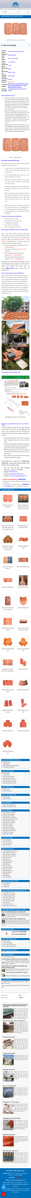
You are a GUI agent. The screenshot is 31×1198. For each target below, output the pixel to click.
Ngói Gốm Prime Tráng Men (9, 856)
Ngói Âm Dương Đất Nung (23, 566)
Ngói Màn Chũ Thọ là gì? (9, 1134)
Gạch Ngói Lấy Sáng (7, 867)
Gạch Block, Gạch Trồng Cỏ (9, 894)
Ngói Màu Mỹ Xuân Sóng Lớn (9, 779)
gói (20, 99)
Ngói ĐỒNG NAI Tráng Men (9, 812)
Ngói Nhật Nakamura (8, 870)
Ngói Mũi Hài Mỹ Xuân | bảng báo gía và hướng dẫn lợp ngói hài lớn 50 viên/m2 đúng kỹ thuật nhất (23, 508)
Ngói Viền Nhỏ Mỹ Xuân (23, 587)
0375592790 (22, 934)
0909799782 (23, 931)
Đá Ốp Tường (6, 885)
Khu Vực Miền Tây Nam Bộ (9, 944)
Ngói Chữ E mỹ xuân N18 (23, 730)
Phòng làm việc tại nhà (9, 1069)
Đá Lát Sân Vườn (6, 883)
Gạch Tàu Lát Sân (7, 841)
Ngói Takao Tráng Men (8, 827)
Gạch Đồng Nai (6, 762)
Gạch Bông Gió (6, 902)
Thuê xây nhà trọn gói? (9, 1037)
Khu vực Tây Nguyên (7, 943)
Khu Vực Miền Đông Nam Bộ (9, 946)
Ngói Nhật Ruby (6, 875)
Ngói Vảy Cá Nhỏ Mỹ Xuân (8, 587)
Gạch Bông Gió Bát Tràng (9, 896)
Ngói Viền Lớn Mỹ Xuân (23, 607)
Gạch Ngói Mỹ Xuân (7, 16)
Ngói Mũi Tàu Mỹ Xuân (8, 730)
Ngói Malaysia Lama (7, 861)
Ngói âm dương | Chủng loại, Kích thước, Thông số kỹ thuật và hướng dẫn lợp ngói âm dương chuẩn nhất (15, 1005)
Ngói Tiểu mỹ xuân (23, 669)
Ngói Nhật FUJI (6, 864)
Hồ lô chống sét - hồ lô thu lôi (9, 905)
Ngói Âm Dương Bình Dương (9, 806)
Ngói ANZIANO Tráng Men (9, 829)
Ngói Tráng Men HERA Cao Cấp (10, 819)
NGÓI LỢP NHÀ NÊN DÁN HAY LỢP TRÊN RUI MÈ (14, 912)
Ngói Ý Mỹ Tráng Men (8, 824)
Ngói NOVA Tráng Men (8, 832)
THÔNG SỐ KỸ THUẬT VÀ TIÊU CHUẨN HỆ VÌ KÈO (14, 919)
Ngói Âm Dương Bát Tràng (9, 805)
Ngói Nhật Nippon (7, 872)
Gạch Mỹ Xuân (6, 775)
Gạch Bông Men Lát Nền (8, 900)
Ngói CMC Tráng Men (8, 825)
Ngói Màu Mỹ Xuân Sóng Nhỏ (9, 781)
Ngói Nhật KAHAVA (7, 862)
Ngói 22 (7, 124)
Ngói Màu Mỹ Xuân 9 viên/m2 (9, 783)
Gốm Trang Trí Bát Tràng (8, 897)
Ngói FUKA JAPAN (7, 877)
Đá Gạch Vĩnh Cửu (7, 869)
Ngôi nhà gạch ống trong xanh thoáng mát (14, 1021)
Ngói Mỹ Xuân (18, 16)
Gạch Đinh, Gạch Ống (8, 904)
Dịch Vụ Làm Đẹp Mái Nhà (9, 1085)
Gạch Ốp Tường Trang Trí (9, 899)
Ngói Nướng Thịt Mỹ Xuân (23, 689)
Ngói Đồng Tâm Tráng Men (9, 822)
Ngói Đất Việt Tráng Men (8, 816)
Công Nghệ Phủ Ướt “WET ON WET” (12, 1118)
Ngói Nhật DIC (6, 873)
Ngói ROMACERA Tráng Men (9, 830)
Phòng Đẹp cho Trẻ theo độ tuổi (11, 1102)
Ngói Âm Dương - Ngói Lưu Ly (10, 1150)
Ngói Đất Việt (6, 797)
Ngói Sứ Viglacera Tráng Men (9, 817)
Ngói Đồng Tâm (6, 859)
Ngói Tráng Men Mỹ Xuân (9, 778)
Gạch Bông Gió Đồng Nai (9, 767)
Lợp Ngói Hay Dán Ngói (9, 1053)
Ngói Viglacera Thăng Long (9, 852)
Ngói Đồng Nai (6, 764)
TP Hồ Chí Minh (6, 941)
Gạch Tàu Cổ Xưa (7, 845)
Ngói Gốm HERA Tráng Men (9, 854)
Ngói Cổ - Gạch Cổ (7, 865)
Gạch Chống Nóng (7, 840)
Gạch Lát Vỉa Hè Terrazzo (9, 892)
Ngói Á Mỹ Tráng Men (8, 833)
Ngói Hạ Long (6, 789)
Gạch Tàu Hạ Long (7, 790)
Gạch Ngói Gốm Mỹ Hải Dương (10, 851)
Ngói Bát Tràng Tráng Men (9, 820)
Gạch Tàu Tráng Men (8, 843)
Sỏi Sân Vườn (6, 886)
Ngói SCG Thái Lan (7, 857)
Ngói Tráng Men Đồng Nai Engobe (11, 765)
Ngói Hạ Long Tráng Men (9, 814)
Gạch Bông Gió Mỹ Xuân (8, 776)
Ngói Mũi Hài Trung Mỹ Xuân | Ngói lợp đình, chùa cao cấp (7, 547)
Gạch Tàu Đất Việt (7, 798)
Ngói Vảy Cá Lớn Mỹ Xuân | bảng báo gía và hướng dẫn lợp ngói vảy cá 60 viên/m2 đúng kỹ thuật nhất (8, 529)
